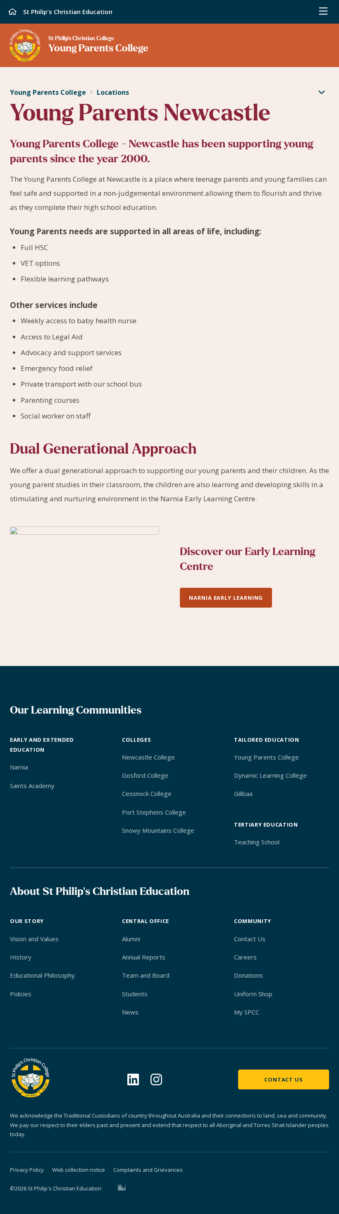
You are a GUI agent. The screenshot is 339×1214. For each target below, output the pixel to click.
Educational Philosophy (42, 975)
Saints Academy (32, 785)
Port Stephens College (154, 812)
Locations (113, 92)
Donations (248, 975)
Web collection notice (78, 1169)
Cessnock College (147, 793)
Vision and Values (34, 939)
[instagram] (156, 1079)
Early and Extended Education (42, 744)
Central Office (145, 921)
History (20, 957)
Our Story (27, 921)
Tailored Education (266, 739)
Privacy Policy (27, 1169)
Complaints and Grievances (148, 1169)
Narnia (19, 767)
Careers (245, 957)
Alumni (131, 939)
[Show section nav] (321, 93)
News (130, 1012)
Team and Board (146, 975)
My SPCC (246, 1012)
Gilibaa (243, 793)
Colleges (136, 739)
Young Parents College (48, 92)
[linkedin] (133, 1079)
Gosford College (145, 775)
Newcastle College (148, 757)
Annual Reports (143, 957)
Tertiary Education (266, 824)
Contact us (283, 1079)
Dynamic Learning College (270, 775)
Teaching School (256, 842)
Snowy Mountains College (158, 830)
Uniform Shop (253, 994)
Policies (20, 994)
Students (135, 994)
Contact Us (249, 939)
